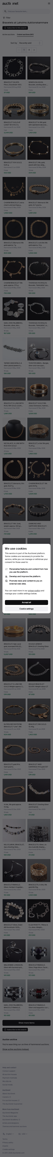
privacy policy (34, 590)
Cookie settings (26, 609)
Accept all (26, 602)
